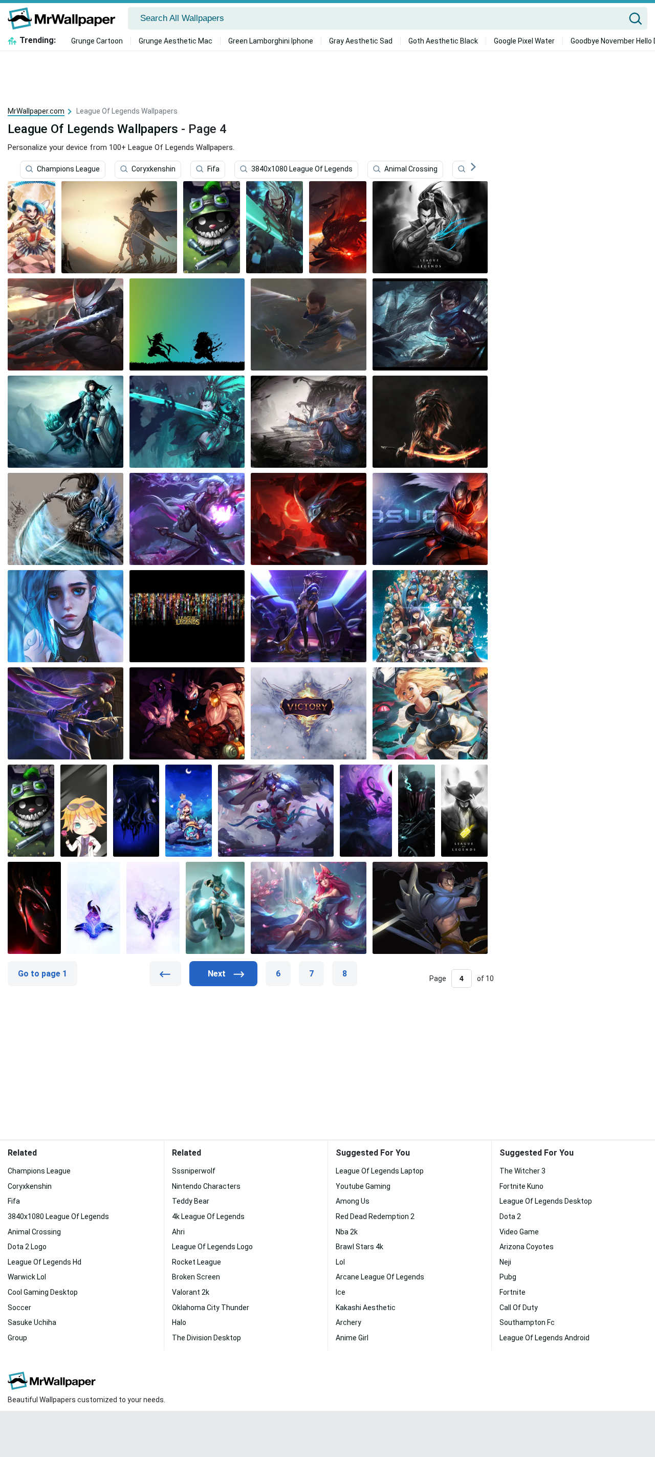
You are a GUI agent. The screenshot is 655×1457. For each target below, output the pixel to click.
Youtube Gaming (363, 1186)
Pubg (507, 1277)
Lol (340, 1262)
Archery (348, 1322)
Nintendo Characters (206, 1186)
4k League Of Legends (208, 1216)
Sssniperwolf (193, 1171)
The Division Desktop (206, 1338)
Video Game (519, 1232)
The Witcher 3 (522, 1171)
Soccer (19, 1307)
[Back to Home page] (65, 18)
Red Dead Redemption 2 (375, 1216)
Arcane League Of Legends (380, 1277)
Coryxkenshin (154, 169)
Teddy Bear (190, 1201)
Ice (340, 1292)
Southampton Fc (527, 1322)
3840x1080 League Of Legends (302, 169)
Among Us (352, 1201)
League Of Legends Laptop (380, 1171)
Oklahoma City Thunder (210, 1307)
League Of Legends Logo (212, 1247)
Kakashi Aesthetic (366, 1307)
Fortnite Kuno (521, 1186)
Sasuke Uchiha (32, 1322)
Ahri (178, 1232)
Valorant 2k (190, 1292)
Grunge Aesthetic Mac (175, 41)
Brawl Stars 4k (359, 1247)
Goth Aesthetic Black (443, 41)
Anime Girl (352, 1338)
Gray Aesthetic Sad (360, 41)
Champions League (68, 169)
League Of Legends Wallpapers (93, 129)
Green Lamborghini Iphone (270, 41)
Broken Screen (196, 1277)
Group (17, 1338)
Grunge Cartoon (97, 41)
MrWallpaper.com (36, 111)
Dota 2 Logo (27, 1247)
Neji (505, 1262)
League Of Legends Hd (44, 1262)
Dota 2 (510, 1216)
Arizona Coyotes (526, 1247)
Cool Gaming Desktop (43, 1292)
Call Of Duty (518, 1307)
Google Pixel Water (524, 41)
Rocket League (196, 1262)
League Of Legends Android (544, 1338)
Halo (179, 1322)
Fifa (213, 169)
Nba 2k (347, 1232)
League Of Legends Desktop (545, 1201)
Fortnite (512, 1292)
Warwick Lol (27, 1277)
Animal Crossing (411, 169)
